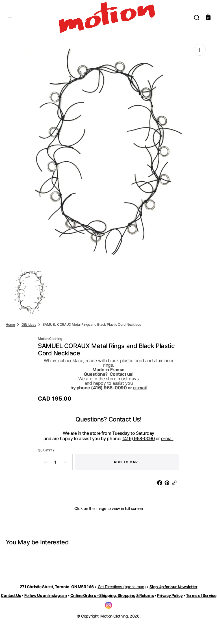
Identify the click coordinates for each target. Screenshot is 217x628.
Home (10, 324)
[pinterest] (168, 482)
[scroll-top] (205, 616)
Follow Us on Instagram (45, 595)
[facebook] (160, 482)
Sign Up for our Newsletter (173, 586)
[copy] (175, 482)
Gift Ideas (28, 324)
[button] (9, 17)
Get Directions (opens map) (122, 586)
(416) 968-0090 (138, 438)
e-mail (139, 387)
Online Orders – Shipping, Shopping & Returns (112, 595)
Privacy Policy (170, 595)
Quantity (46, 450)
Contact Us (11, 595)
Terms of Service (201, 595)
